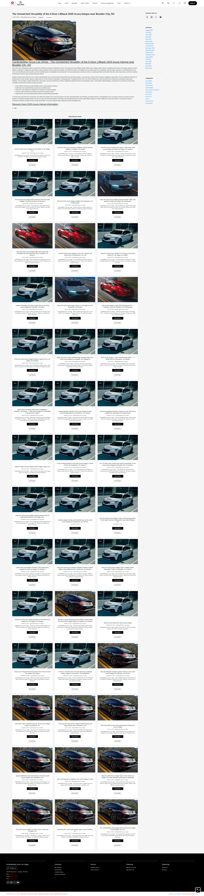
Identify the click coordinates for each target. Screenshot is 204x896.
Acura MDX (149, 81)
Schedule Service (95, 867)
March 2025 (149, 68)
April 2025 (148, 66)
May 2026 (148, 37)
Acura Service (149, 101)
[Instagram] (151, 17)
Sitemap (35, 893)
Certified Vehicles (59, 872)
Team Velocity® (177, 894)
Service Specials (95, 869)
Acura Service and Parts (152, 90)
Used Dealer (149, 103)
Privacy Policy (24, 893)
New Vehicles (58, 867)
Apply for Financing (131, 867)
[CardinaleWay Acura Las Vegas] (17, 3)
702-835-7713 (13, 878)
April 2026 (148, 39)
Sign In (192, 3)
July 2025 (148, 59)
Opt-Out (51, 893)
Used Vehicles (58, 869)
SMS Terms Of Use (58, 893)
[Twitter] (156, 17)
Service (93, 864)
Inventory (58, 864)
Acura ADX (149, 92)
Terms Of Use (30, 893)
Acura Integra (49, 17)
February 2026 (150, 43)
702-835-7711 (13, 874)
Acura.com (65, 893)
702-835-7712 (14, 876)
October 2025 (149, 52)
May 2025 (148, 63)
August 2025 (149, 57)
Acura (147, 98)
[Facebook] (147, 17)
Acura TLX (149, 96)
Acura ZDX (149, 94)
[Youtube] (160, 17)
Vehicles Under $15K (60, 874)
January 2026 (149, 46)
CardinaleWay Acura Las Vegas (13, 893)
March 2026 (149, 41)
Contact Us (12, 868)
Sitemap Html (41, 893)
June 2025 (148, 61)
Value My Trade (130, 869)
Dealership (165, 864)
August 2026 (149, 30)
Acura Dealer (149, 85)
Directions (164, 869)
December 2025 (150, 48)
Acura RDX (149, 83)
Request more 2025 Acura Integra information (35, 104)
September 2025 (150, 54)
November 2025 (150, 50)
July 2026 (148, 32)
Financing (129, 864)
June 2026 (148, 34)
